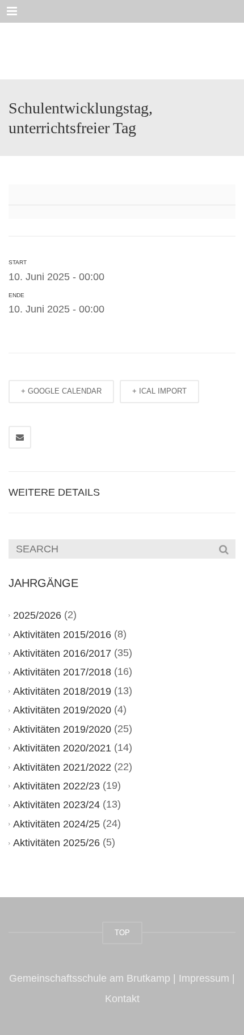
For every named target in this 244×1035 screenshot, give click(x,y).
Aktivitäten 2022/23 (56, 786)
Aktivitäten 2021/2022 (62, 767)
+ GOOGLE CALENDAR (61, 391)
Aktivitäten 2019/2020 (62, 710)
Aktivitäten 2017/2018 (62, 672)
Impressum (204, 978)
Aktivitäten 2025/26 (56, 842)
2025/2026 (37, 615)
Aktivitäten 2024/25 (56, 824)
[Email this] (20, 437)
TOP (122, 932)
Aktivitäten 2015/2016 (62, 634)
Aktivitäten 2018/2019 (62, 691)
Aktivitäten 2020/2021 (62, 748)
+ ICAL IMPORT (159, 391)
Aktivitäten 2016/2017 (62, 653)
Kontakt (122, 998)
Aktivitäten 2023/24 (56, 804)
